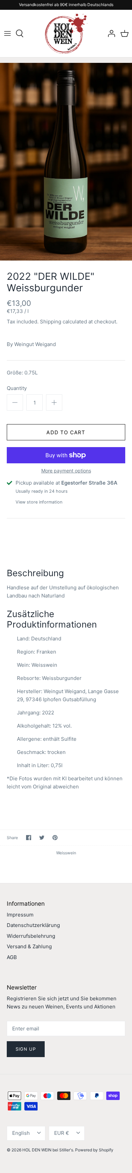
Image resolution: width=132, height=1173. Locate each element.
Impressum (20, 914)
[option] (66, 162)
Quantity (17, 388)
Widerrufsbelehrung (31, 936)
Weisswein (66, 852)
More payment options (66, 470)
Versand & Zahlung (29, 946)
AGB (12, 957)
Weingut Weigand (35, 344)
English (21, 1133)
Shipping (50, 321)
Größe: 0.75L (22, 372)
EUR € (61, 1133)
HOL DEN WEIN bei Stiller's (47, 1149)
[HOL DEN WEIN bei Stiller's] (66, 33)
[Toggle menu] (7, 33)
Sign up (26, 1049)
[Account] (109, 33)
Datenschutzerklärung (33, 925)
